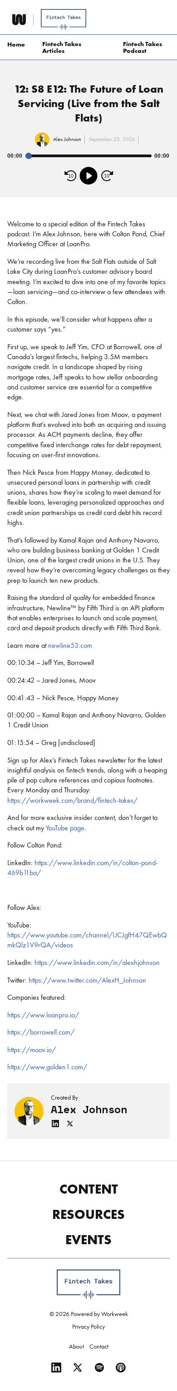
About (76, 1346)
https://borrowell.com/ (40, 1032)
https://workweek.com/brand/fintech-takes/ (72, 800)
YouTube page (64, 828)
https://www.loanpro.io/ (43, 1015)
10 (71, 175)
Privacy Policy (88, 1326)
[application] (88, 167)
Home (16, 44)
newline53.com (70, 645)
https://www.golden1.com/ (47, 1067)
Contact (98, 1346)
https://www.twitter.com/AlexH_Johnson (87, 980)
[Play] (88, 176)
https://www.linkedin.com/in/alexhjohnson (97, 962)
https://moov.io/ (31, 1049)
